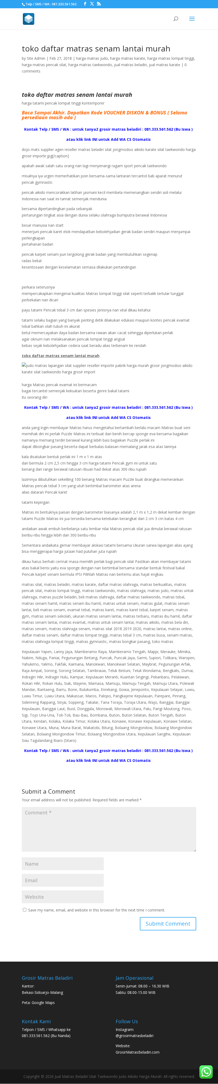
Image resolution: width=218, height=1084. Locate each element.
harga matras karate (127, 58)
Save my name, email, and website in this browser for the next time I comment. (96, 910)
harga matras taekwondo (90, 64)
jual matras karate (164, 64)
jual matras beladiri (130, 64)
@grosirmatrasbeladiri (134, 1035)
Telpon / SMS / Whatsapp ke (46, 1029)
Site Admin (36, 58)
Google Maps (43, 1002)
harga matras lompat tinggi (170, 58)
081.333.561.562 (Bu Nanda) (46, 1035)
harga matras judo (92, 58)
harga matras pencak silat (44, 64)
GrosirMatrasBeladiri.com (138, 1052)
